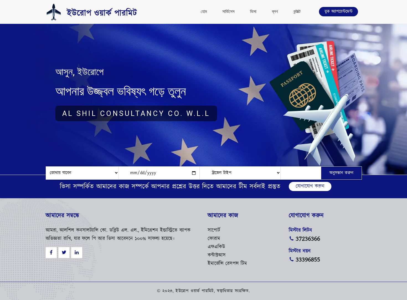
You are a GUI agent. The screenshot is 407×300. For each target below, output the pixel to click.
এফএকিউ (216, 247)
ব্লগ (275, 11)
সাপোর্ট (214, 230)
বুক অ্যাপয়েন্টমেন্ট (338, 11)
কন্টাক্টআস (217, 255)
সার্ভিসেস (228, 11)
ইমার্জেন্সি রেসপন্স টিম (227, 263)
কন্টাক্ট (296, 11)
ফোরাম (214, 238)
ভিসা (253, 11)
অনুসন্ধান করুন (341, 173)
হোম (204, 11)
